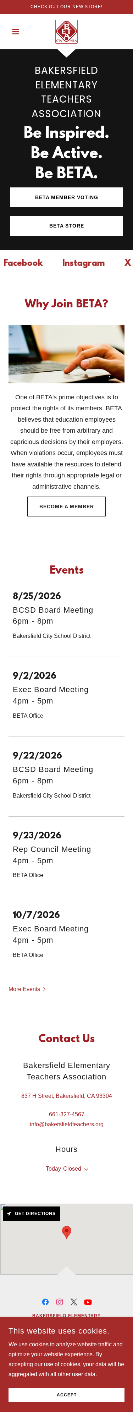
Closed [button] (72, 1169)
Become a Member (66, 506)
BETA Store (66, 226)
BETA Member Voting (66, 197)
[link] (66, 32)
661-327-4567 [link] (66, 1114)
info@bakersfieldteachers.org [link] (67, 1124)
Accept (67, 1394)
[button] (17, 31)
